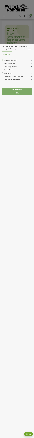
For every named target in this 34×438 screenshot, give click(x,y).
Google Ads (7, 73)
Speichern (17, 93)
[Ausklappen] (31, 60)
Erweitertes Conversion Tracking (13, 76)
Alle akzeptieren (17, 89)
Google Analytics (9, 70)
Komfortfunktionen (9, 63)
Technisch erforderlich (10, 60)
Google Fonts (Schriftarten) (12, 80)
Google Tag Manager (10, 67)
